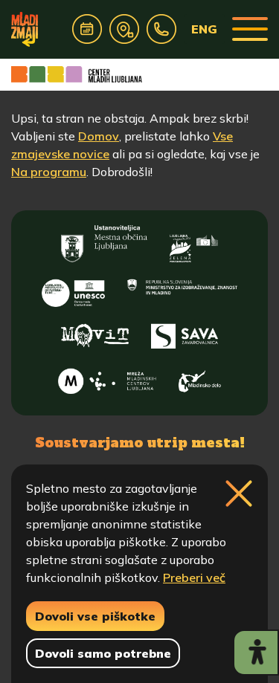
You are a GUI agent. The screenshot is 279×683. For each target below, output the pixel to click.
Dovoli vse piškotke (95, 616)
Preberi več (194, 577)
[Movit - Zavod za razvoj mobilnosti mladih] (94, 333)
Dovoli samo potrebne (103, 653)
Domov (98, 136)
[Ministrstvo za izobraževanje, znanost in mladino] (182, 288)
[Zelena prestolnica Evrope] (194, 243)
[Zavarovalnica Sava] (184, 333)
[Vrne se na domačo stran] (24, 29)
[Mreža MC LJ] (107, 377)
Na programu (48, 171)
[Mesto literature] (73, 288)
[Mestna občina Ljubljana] (104, 243)
